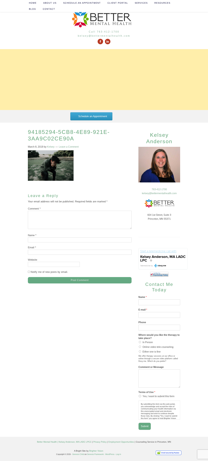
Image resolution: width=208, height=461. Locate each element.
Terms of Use (146, 392)
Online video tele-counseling (158, 347)
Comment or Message (151, 367)
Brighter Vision (96, 451)
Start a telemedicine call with (158, 251)
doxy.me (162, 266)
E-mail (142, 309)
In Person (148, 342)
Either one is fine (152, 351)
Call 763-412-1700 (104, 31)
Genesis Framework (95, 454)
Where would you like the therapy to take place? (159, 336)
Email (32, 247)
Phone (142, 322)
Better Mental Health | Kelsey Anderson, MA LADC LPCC (64, 442)
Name (32, 235)
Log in (118, 454)
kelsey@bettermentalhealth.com (104, 36)
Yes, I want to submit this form (158, 396)
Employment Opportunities (121, 442)
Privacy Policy (100, 442)
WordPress (109, 454)
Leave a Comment (69, 146)
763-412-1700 (159, 189)
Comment (34, 208)
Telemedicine (145, 266)
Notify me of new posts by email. (49, 272)
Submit (144, 426)
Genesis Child (78, 454)
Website (32, 259)
